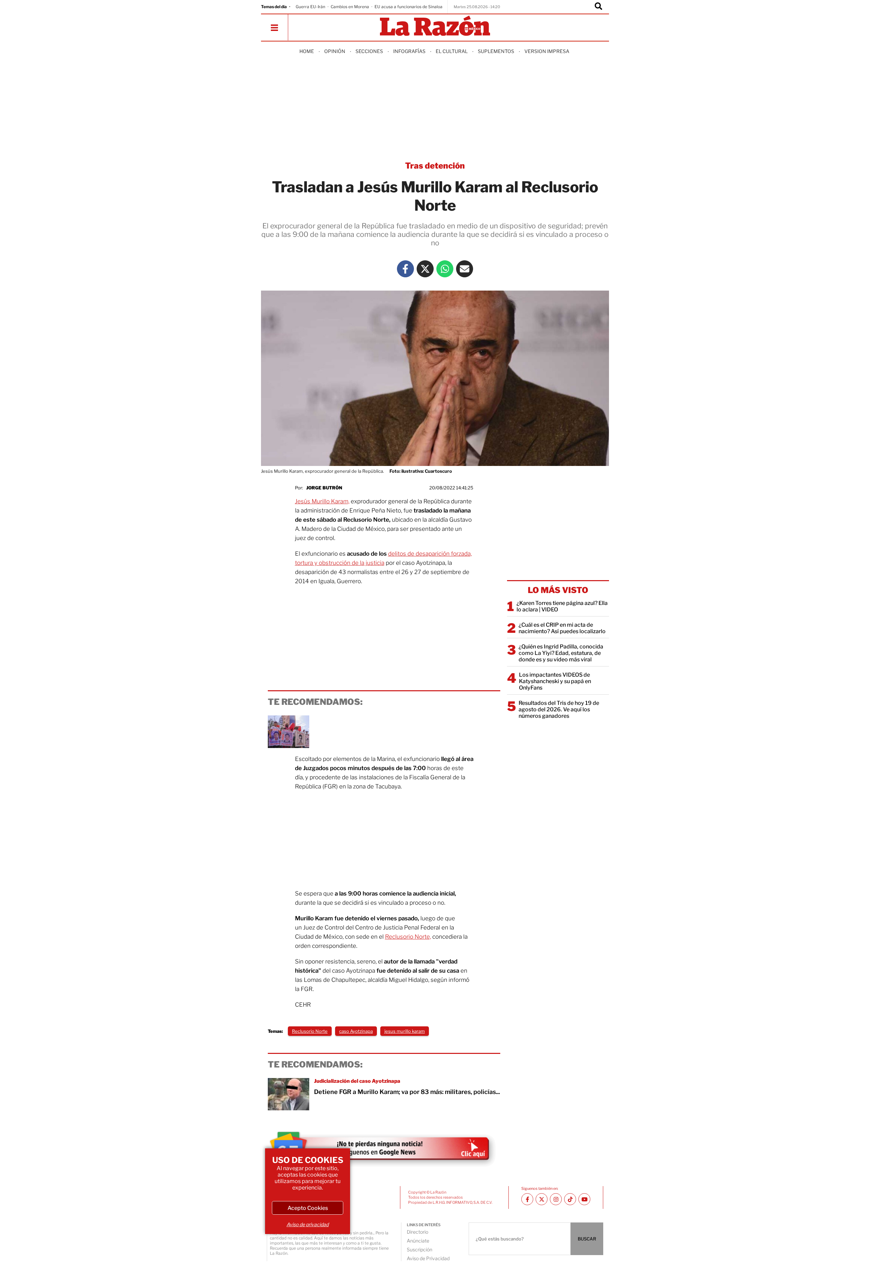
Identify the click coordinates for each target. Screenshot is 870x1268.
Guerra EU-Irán (310, 6)
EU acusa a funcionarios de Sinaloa (408, 6)
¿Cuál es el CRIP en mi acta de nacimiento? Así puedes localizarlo (562, 628)
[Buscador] (598, 7)
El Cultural (452, 51)
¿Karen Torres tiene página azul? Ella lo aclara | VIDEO (562, 606)
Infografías (409, 51)
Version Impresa (546, 51)
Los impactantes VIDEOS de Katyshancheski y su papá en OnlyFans (555, 681)
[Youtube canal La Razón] (584, 1199)
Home (306, 51)
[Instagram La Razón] (556, 1199)
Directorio (417, 1232)
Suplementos (496, 51)
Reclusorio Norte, (408, 936)
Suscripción (419, 1249)
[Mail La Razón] (464, 268)
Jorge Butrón (324, 487)
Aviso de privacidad (307, 1224)
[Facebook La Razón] (405, 268)
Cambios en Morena (350, 6)
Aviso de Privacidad (428, 1258)
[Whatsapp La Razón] (444, 268)
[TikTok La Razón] (570, 1199)
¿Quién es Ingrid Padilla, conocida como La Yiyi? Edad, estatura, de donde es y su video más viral (561, 653)
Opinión (334, 51)
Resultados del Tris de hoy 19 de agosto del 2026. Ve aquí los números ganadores (559, 709)
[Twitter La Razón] (425, 268)
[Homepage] (435, 26)
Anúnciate (418, 1241)
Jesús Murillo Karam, (322, 501)
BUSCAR (587, 1238)
